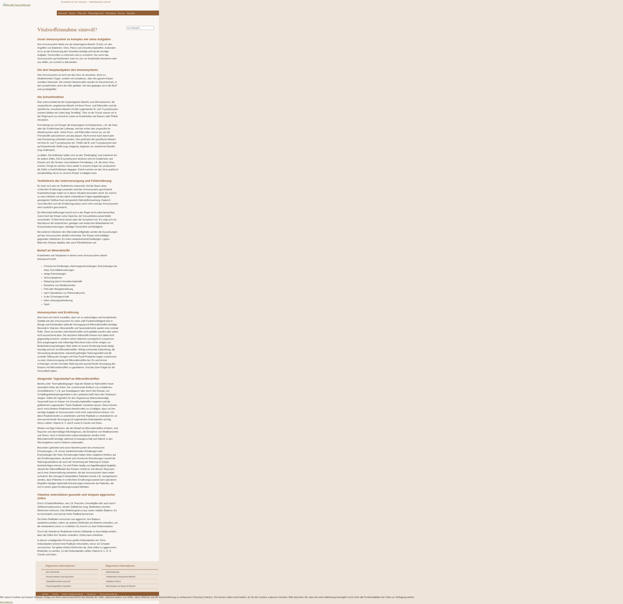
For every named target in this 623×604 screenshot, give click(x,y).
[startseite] (15, 5)
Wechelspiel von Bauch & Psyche (120, 586)
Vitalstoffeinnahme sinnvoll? (58, 581)
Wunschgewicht (96, 13)
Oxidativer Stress (113, 581)
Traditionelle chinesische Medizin (120, 577)
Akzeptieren (6, 602)
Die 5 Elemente (53, 572)
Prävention (111, 13)
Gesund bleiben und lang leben (60, 577)
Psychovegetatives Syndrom (58, 586)
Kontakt (131, 13)
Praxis (72, 13)
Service (121, 13)
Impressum (91, 594)
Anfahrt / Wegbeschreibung (72, 594)
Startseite (62, 13)
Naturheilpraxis (112, 572)
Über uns (81, 13)
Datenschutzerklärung (108, 594)
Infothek (45, 594)
